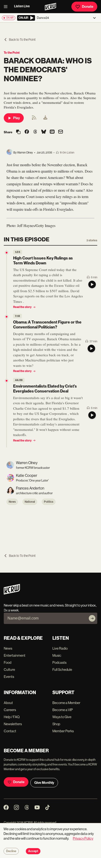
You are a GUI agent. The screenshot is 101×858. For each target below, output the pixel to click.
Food (7, 662)
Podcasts (59, 662)
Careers (10, 710)
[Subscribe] (92, 618)
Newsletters (13, 724)
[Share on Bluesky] (43, 132)
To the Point (12, 52)
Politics (48, 501)
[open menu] (7, 6)
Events (9, 677)
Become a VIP (62, 710)
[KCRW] (12, 593)
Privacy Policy (83, 838)
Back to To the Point (22, 39)
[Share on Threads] (35, 132)
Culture (9, 670)
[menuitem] (45, 118)
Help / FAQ (12, 717)
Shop (56, 724)
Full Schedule (62, 670)
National (30, 501)
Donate (87, 6)
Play (16, 118)
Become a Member (66, 703)
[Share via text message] (52, 132)
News (12, 501)
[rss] (34, 119)
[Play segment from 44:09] (6, 380)
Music (56, 655)
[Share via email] (60, 132)
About (8, 703)
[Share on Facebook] (26, 132)
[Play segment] (92, 284)
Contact (10, 731)
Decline (11, 851)
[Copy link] (18, 132)
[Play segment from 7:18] (6, 316)
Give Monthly (44, 783)
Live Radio (60, 648)
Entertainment (14, 655)
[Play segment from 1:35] (6, 252)
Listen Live (22, 6)
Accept (33, 851)
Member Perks (63, 731)
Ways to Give (61, 717)
